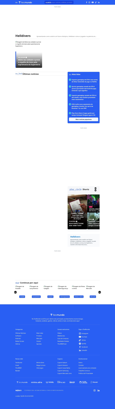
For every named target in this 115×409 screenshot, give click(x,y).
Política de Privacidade (86, 373)
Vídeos (60, 333)
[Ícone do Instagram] (89, 2)
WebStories (61, 336)
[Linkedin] (99, 390)
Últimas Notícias (20, 333)
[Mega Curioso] (61, 382)
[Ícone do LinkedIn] (99, 2)
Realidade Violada (63, 341)
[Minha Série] (37, 382)
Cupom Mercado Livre (65, 373)
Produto (39, 336)
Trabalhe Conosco (84, 371)
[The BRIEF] (72, 382)
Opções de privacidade (24, 396)
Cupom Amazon (63, 365)
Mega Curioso (40, 365)
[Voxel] (50, 382)
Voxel (17, 365)
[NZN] (18, 390)
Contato (81, 365)
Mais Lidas (39, 333)
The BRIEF (18, 368)
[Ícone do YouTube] (93, 2)
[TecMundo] (22, 382)
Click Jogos (39, 368)
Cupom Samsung (63, 371)
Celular (38, 341)
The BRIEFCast (62, 344)
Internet (18, 338)
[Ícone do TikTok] (96, 2)
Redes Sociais (19, 341)
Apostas (39, 344)
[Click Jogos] (83, 382)
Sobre (80, 362)
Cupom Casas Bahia (64, 368)
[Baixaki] (94, 382)
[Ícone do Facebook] (86, 2)
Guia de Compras (63, 338)
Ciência (17, 344)
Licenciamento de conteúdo (87, 368)
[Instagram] (95, 390)
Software (18, 336)
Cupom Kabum (62, 362)
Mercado (39, 338)
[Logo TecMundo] (25, 2)
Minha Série (40, 362)
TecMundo (18, 362)
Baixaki (17, 371)
